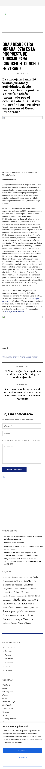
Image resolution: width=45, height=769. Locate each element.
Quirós (5, 698)
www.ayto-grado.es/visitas (15, 312)
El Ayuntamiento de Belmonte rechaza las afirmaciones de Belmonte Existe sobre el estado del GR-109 (22, 561)
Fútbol (37, 596)
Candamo (28, 584)
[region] (22, 745)
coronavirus (7, 592)
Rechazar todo (22, 764)
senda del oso (28, 615)
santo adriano (16, 615)
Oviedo (26, 607)
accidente (6, 577)
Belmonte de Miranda (12, 584)
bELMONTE (30, 580)
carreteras (23, 588)
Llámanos (8, 670)
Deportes (25, 592)
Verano (22, 357)
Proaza (6, 611)
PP (37, 607)
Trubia (4, 715)
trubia (33, 619)
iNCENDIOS (8, 604)
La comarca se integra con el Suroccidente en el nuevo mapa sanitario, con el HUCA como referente (22, 394)
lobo (34, 604)
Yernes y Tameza (24, 623)
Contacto (8, 666)
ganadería (7, 599)
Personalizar (22, 757)
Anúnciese (9, 659)
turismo (16, 357)
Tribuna (8, 655)
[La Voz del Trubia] (23, 14)
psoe (13, 611)
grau (10, 357)
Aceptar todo (22, 751)
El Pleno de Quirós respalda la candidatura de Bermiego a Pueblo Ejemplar (22, 374)
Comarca (8, 651)
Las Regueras (25, 603)
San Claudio (7, 705)
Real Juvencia (30, 611)
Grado (4, 357)
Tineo (25, 619)
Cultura (17, 592)
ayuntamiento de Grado (28, 577)
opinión (19, 607)
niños (5, 607)
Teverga (5, 712)
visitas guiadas (32, 357)
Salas (6, 615)
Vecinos (14, 623)
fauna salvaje (22, 596)
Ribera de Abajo (8, 702)
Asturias (15, 577)
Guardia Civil (33, 600)
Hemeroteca (10, 647)
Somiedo (7, 619)
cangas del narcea (10, 588)
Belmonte (6, 722)
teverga (18, 619)
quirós (20, 611)
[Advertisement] (22, 504)
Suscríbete (9, 663)
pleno (32, 607)
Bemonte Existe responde (14, 543)
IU (15, 603)
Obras (11, 607)
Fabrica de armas (9, 596)
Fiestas (31, 595)
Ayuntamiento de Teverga (12, 581)
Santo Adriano (7, 709)
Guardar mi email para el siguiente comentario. (22, 440)
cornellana (32, 588)
